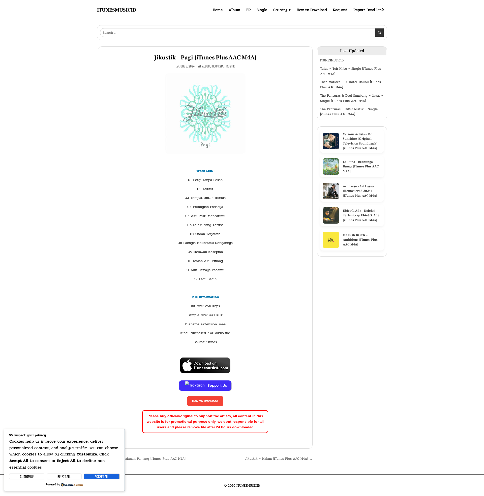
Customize (27, 476)
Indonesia (217, 66)
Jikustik (230, 66)
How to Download (312, 10)
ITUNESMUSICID (116, 10)
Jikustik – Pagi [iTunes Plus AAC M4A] (205, 57)
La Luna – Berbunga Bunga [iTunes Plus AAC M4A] (361, 166)
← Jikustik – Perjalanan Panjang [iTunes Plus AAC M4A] (142, 458)
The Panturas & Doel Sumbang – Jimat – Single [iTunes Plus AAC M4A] (351, 98)
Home (218, 10)
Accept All (102, 476)
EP (248, 10)
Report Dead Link (368, 10)
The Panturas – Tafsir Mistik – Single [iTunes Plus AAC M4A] (349, 112)
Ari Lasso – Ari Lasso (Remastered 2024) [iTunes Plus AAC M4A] (360, 190)
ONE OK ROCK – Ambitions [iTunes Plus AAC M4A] (360, 239)
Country (280, 10)
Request (340, 10)
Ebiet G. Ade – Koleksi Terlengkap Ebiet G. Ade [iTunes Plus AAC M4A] (361, 215)
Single (262, 10)
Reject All (64, 476)
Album (234, 10)
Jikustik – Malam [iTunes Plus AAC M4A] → (279, 458)
